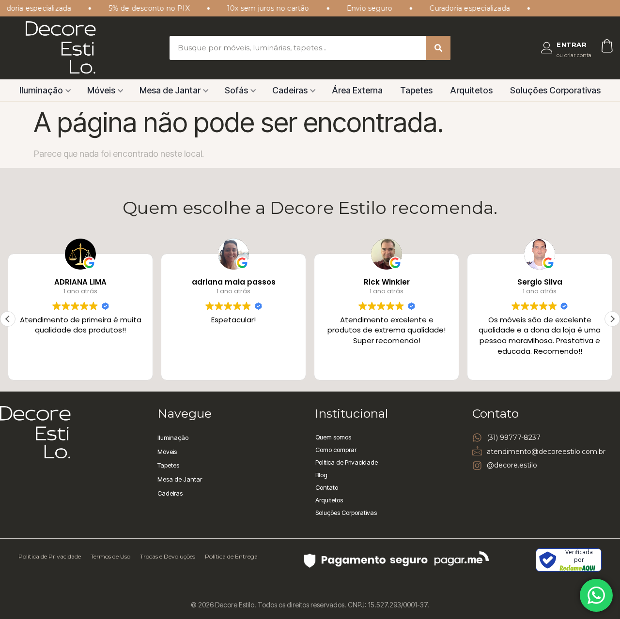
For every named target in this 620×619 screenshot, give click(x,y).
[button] (612, 319)
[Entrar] (547, 48)
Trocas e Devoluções (167, 556)
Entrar (572, 44)
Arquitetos (471, 90)
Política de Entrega (231, 556)
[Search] (438, 48)
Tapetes (416, 90)
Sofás (236, 90)
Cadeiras (290, 90)
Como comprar (335, 449)
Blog (321, 475)
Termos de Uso (110, 556)
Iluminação (41, 90)
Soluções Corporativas (555, 90)
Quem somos (333, 437)
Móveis (101, 90)
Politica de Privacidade (346, 462)
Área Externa (357, 90)
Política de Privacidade (49, 556)
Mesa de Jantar (170, 90)
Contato (326, 487)
